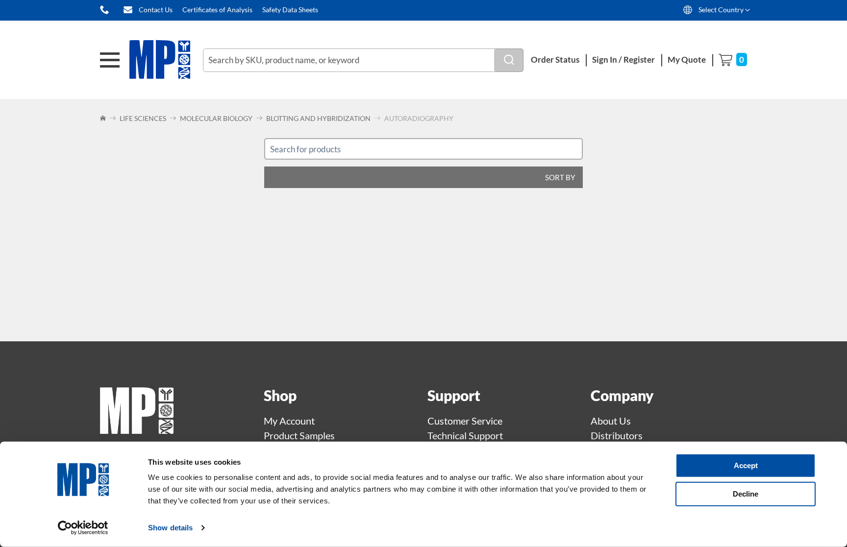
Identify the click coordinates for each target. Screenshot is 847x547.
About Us (611, 421)
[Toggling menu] (110, 60)
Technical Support (465, 435)
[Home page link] (137, 430)
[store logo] (166, 60)
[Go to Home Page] (103, 118)
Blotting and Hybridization (318, 118)
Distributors (617, 435)
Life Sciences (143, 118)
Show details (170, 527)
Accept (746, 465)
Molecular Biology (216, 118)
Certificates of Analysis (217, 9)
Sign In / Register (623, 59)
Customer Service (464, 421)
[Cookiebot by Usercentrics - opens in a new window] (83, 528)
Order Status (555, 59)
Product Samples (299, 435)
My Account (289, 421)
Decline (745, 493)
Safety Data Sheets (290, 9)
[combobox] (363, 60)
